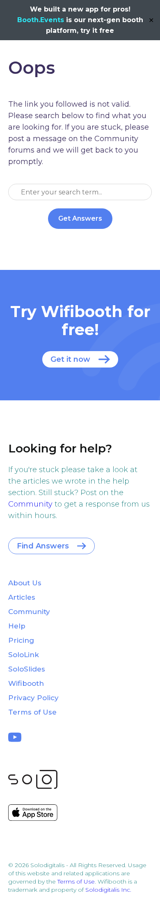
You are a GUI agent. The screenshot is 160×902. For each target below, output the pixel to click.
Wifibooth (26, 683)
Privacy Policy (33, 698)
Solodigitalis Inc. (108, 889)
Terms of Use (32, 712)
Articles (21, 597)
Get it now (70, 359)
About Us (24, 583)
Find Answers (43, 545)
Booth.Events (40, 20)
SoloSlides (26, 669)
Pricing (21, 640)
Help (16, 626)
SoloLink (23, 655)
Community (30, 504)
